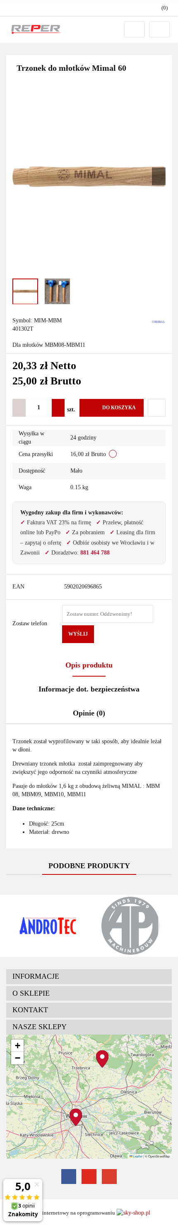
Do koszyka (119, 408)
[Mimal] (158, 321)
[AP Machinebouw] (130, 926)
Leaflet (137, 1156)
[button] (89, 976)
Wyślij (78, 634)
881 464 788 (95, 553)
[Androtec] (47, 926)
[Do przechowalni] (157, 408)
